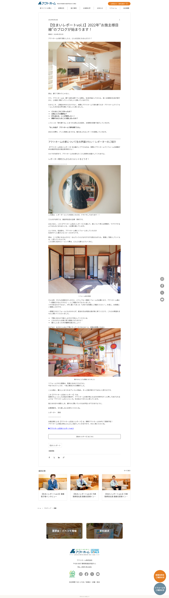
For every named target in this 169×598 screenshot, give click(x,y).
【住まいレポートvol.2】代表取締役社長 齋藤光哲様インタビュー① (116, 495)
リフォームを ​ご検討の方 (160, 588)
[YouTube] (162, 300)
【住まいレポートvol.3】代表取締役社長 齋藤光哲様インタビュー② (84, 495)
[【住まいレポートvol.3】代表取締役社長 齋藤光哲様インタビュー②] (84, 482)
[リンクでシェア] (64, 457)
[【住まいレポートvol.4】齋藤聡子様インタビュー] (53, 482)
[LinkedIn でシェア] (59, 457)
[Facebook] (162, 286)
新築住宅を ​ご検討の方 (160, 576)
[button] (61, 8)
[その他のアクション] (119, 20)
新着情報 (51, 451)
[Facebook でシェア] (49, 457)
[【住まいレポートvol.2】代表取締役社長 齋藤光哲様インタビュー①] (116, 482)
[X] (162, 293)
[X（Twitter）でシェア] (54, 457)
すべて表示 (127, 471)
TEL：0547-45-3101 (84, 567)
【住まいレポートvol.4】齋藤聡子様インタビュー (52, 495)
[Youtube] (98, 574)
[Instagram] (162, 279)
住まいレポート (55, 445)
